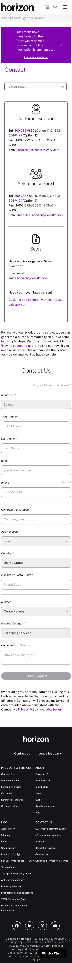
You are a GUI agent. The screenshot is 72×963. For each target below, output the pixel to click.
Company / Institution (21, 509)
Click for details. (36, 57)
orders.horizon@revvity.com (38, 150)
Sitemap (5, 835)
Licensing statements (12, 886)
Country (13, 553)
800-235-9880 (24, 130)
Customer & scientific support (51, 828)
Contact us (22, 753)
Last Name (14, 438)
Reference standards (12, 799)
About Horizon (43, 780)
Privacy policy (9, 854)
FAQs (4, 841)
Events (39, 799)
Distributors (41, 787)
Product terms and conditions (17, 892)
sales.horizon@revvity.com (28, 278)
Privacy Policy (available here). (40, 709)
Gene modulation (10, 780)
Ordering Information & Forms (51, 860)
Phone (36, 482)
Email (11, 460)
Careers (39, 774)
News (38, 793)
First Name (16, 416)
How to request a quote (19, 346)
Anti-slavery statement (13, 880)
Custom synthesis (10, 806)
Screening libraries (11, 787)
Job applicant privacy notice (16, 873)
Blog (37, 812)
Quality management (46, 806)
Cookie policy (8, 848)
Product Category (19, 623)
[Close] (61, 44)
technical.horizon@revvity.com (40, 215)
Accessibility (8, 828)
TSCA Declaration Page (13, 899)
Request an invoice (45, 848)
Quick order (41, 854)
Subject (12, 602)
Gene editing (8, 774)
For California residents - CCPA (18, 860)
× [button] (69, 940)
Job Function (16, 531)
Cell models (7, 793)
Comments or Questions (23, 645)
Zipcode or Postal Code (22, 575)
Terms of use (8, 867)
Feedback (40, 841)
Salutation (14, 395)
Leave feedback (50, 753)
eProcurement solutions (48, 835)
